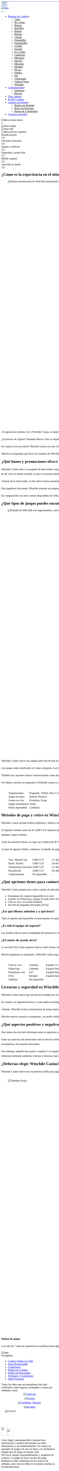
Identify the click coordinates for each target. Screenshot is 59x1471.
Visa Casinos (14, 96)
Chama (18, 37)
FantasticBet (20, 43)
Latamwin (19, 55)
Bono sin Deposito (24, 108)
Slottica (18, 72)
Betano (18, 25)
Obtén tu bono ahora (12, 120)
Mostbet (18, 66)
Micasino (19, 63)
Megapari (19, 57)
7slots (17, 19)
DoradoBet (20, 40)
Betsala (18, 34)
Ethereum (19, 90)
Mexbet (18, 60)
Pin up (17, 69)
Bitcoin (18, 93)
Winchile (19, 84)
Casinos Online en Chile (20, 1361)
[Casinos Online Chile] (5, 7)
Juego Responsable (18, 1364)
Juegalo (18, 49)
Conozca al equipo (17, 114)
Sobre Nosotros (16, 1378)
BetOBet (19, 28)
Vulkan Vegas (21, 81)
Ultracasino (20, 78)
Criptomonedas (16, 87)
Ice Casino (19, 52)
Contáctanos (14, 1367)
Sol (16, 75)
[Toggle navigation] (4, 4)
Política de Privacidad (19, 1373)
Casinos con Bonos (18, 102)
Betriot (17, 31)
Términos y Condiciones (20, 1375)
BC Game (19, 22)
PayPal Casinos (16, 99)
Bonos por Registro (24, 105)
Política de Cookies (18, 1370)
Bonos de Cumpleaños (26, 111)
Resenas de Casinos (18, 16)
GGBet (18, 46)
